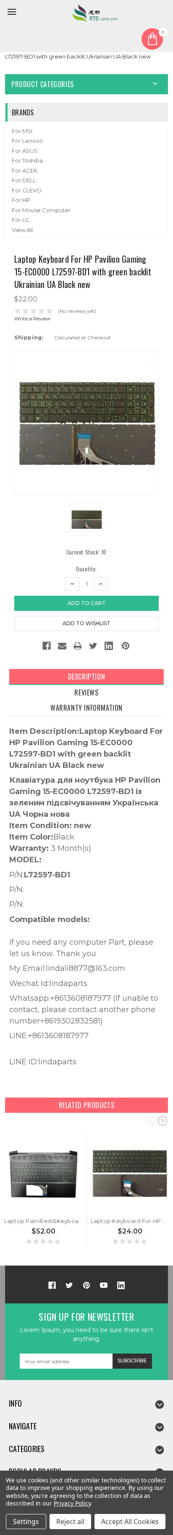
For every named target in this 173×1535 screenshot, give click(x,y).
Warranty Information (86, 708)
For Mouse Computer (41, 210)
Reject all (70, 1521)
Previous (151, 1120)
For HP (21, 200)
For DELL (24, 180)
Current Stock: (86, 552)
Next (162, 1120)
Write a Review (32, 318)
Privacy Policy (72, 1503)
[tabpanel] (43, 1190)
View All (22, 230)
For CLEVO (27, 190)
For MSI (22, 131)
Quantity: (86, 569)
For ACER (24, 170)
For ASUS (25, 150)
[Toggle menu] (13, 13)
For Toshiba (27, 160)
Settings (26, 1521)
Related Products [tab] (87, 1105)
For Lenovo (27, 140)
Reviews (86, 693)
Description (86, 677)
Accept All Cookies (130, 1521)
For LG (20, 219)
